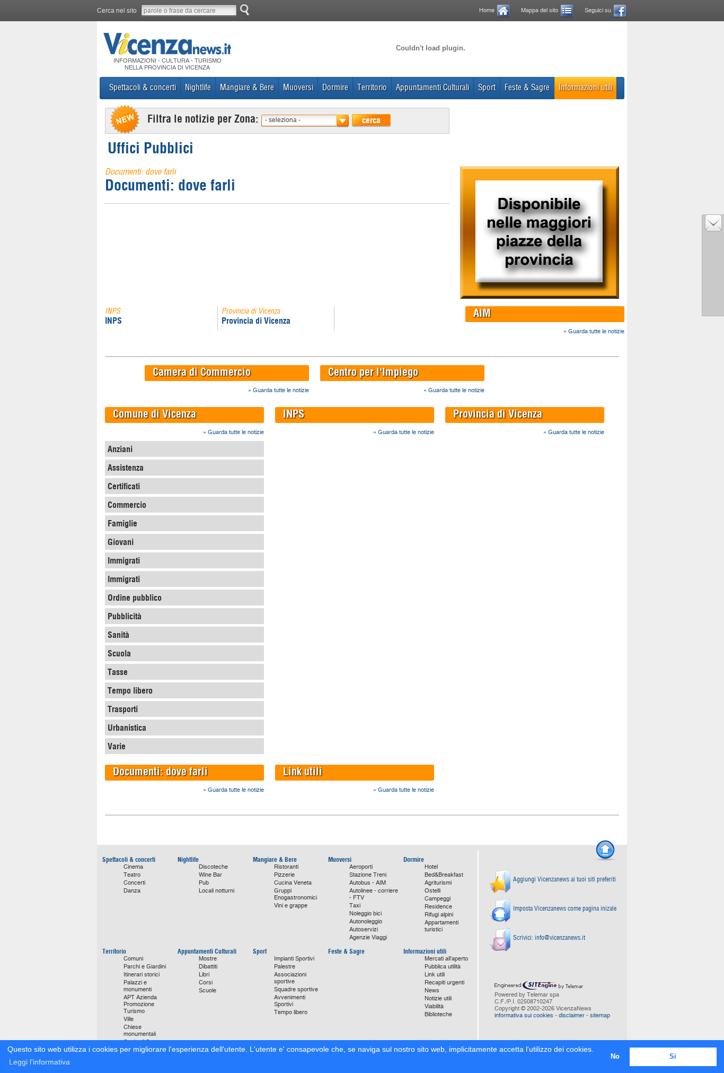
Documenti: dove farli (170, 184)
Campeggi (438, 898)
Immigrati (124, 560)
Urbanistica (127, 727)
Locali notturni (216, 890)
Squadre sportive (296, 989)
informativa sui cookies (524, 1015)
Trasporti (123, 709)
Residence (438, 906)
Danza (131, 890)
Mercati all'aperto (446, 958)
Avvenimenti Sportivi (289, 1001)
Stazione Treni (367, 874)
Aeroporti (361, 866)
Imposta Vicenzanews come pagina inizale (564, 908)
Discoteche (213, 866)
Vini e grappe (290, 905)
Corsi (206, 982)
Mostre (208, 958)
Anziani (120, 449)
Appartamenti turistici (441, 926)
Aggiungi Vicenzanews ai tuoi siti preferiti (564, 879)
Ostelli (432, 890)
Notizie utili (438, 998)
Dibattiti (208, 966)
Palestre (284, 966)
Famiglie (122, 523)
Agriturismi (438, 882)
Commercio (127, 504)
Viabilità (434, 1006)
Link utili (302, 771)
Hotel (431, 866)
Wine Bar (210, 874)
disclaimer (572, 1015)
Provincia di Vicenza (256, 320)
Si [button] (672, 1056)
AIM (482, 312)
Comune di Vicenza (154, 413)
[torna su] (605, 859)
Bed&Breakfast (444, 874)
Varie (117, 746)
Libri (204, 974)
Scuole (207, 990)
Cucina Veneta (293, 882)
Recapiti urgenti (444, 982)
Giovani (121, 541)
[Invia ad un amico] (713, 228)
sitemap (600, 1015)
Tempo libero (130, 690)
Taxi (354, 905)
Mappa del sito (539, 10)
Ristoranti (286, 866)
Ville (128, 1019)
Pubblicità (125, 616)
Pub (204, 882)
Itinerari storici (141, 974)
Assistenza (126, 467)
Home (487, 10)
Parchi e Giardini (144, 966)
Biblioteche (438, 1014)
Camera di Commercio (202, 371)
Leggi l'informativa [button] (39, 1062)
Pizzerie (284, 874)
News (432, 990)
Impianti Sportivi (294, 958)
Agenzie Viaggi (368, 937)
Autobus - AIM (367, 882)
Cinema (133, 866)
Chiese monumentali (139, 1030)
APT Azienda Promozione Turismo (140, 1004)
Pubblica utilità (443, 966)
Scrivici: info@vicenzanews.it (549, 937)
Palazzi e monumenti (137, 986)
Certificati (124, 486)
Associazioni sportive (290, 978)
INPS (113, 320)
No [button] (615, 1056)
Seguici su (598, 10)
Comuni (133, 958)
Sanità (118, 634)
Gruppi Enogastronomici (295, 894)
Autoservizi (363, 929)
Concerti (134, 882)
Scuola (119, 653)
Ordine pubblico (135, 597)
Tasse (118, 672)
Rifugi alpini (439, 914)
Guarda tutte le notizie (596, 331)
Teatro (131, 874)
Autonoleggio (365, 921)
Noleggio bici (365, 913)
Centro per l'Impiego (373, 371)
